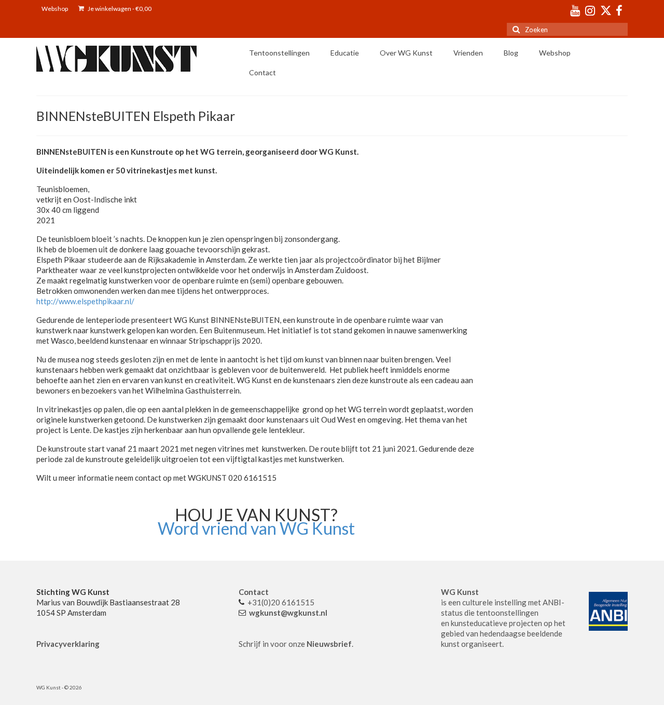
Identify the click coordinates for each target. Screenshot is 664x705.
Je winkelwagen (119, 8)
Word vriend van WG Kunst (256, 528)
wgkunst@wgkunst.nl (288, 612)
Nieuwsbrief (329, 643)
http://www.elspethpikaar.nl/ (85, 301)
